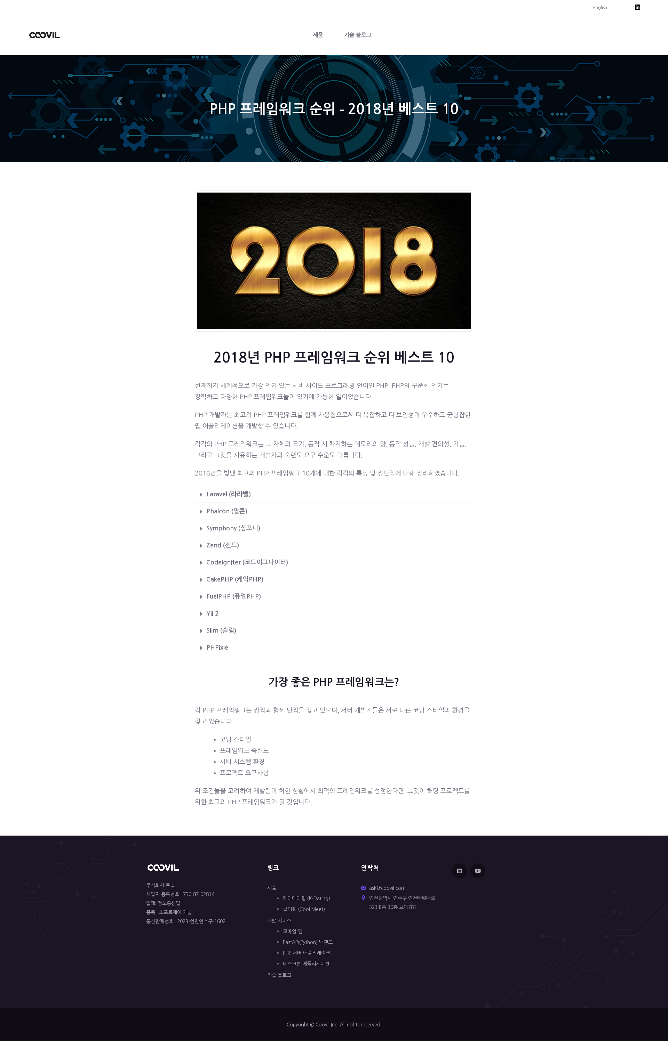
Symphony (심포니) (233, 528)
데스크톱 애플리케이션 (306, 963)
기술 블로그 (358, 35)
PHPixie (217, 647)
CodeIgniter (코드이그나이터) (247, 562)
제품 (318, 35)
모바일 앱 (292, 931)
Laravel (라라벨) (228, 494)
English (600, 8)
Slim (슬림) (221, 630)
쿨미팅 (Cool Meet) (304, 909)
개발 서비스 (279, 920)
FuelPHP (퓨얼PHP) (233, 596)
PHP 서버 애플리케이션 (306, 953)
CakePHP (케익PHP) (234, 579)
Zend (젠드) (222, 545)
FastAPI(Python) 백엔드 (308, 942)
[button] (334, 494)
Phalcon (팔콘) (226, 511)
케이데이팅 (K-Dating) (306, 898)
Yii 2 (212, 613)
